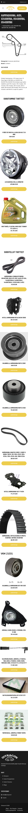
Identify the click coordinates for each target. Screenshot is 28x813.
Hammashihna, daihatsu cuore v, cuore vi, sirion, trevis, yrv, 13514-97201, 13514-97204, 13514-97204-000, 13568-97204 (14, 454)
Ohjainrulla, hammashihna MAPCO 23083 (14, 363)
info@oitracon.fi (23, 2)
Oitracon (6, 776)
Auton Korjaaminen (9, 779)
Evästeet (20, 808)
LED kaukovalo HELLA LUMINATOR (14, 182)
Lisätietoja (14, 72)
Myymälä (22, 8)
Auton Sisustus (8, 782)
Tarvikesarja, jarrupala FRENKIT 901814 (14, 733)
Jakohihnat (16, 61)
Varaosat (10, 61)
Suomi (4, 2)
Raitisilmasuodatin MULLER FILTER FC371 (14, 695)
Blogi (5, 785)
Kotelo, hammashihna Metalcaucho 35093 (14, 317)
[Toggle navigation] (3, 8)
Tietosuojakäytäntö (10, 810)
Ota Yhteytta (13, 808)
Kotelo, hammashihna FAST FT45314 (14, 491)
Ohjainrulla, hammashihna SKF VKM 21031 (14, 585)
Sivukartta (20, 810)
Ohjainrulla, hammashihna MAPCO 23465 (14, 408)
